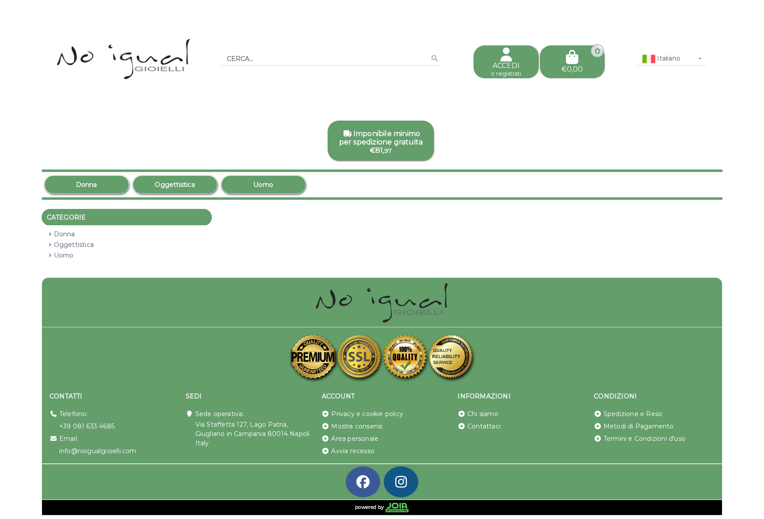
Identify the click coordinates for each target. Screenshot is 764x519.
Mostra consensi (356, 426)
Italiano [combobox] (667, 58)
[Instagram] (401, 481)
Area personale (354, 439)
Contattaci (483, 426)
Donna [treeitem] (64, 234)
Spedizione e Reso (633, 414)
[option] (86, 184)
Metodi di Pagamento (639, 426)
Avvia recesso (352, 451)
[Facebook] (363, 481)
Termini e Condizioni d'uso (645, 439)
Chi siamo (482, 414)
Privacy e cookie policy (367, 414)
